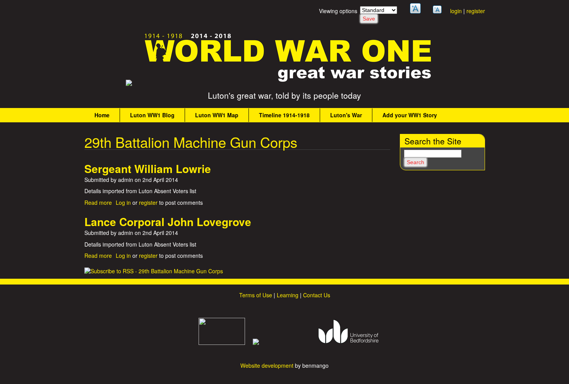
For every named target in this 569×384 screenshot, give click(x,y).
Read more (98, 202)
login (456, 11)
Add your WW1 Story (409, 115)
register (475, 11)
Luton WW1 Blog (152, 115)
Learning (287, 295)
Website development (266, 365)
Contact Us (316, 295)
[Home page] (288, 82)
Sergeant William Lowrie (147, 169)
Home (102, 115)
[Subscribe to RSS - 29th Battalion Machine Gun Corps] (153, 271)
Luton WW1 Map (216, 115)
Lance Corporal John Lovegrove (167, 222)
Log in (123, 202)
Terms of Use (255, 295)
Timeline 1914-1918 (284, 115)
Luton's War (346, 115)
